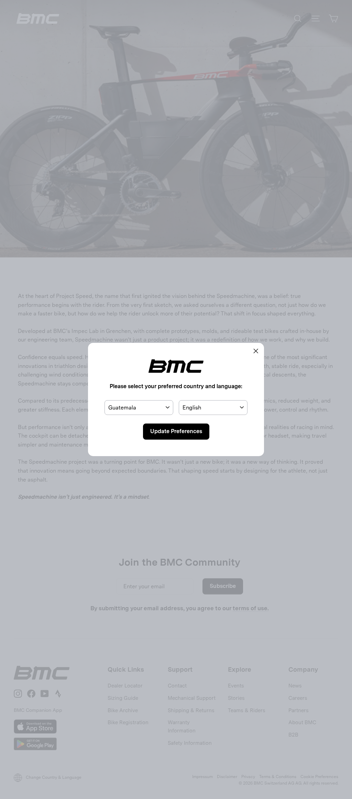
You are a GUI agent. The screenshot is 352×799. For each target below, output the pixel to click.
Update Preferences (176, 431)
